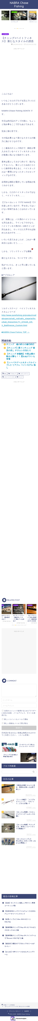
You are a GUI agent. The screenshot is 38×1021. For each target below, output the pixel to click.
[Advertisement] (19, 70)
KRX (5, 373)
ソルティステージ (24, 373)
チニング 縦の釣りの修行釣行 (20, 344)
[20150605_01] (19, 302)
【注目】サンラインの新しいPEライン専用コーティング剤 (20, 904)
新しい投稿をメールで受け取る (16, 723)
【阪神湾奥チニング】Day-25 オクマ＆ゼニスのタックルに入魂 (20, 929)
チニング (20, 376)
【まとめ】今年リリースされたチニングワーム (20, 953)
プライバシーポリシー (15, 1011)
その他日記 (5, 34)
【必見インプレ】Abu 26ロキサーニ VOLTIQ (18, 920)
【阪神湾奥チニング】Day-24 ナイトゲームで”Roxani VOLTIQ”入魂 (20, 937)
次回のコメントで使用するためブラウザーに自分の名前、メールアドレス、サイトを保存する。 (19, 713)
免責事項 (26, 1011)
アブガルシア (13, 373)
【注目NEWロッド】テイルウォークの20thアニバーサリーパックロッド (20, 912)
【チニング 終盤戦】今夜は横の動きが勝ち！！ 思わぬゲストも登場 (20, 356)
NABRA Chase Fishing (19, 4)
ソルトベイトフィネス (9, 376)
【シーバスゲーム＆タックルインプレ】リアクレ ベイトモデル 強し (21, 365)
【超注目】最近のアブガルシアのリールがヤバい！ (20, 945)
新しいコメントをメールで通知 (16, 719)
